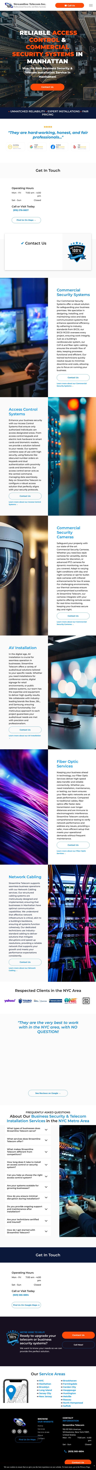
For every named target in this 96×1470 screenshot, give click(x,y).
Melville (67, 1396)
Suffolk (67, 1406)
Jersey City (45, 1393)
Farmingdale (70, 1384)
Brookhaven (70, 1380)
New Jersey (45, 1396)
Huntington (69, 1393)
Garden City (69, 1387)
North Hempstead (73, 1403)
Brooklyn (44, 1387)
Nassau (67, 1399)
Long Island (45, 1390)
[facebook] (14, 1431)
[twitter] (19, 1431)
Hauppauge (69, 1390)
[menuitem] (47, 1425)
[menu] (91, 5)
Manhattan (45, 1384)
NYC (41, 1380)
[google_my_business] (25, 1431)
